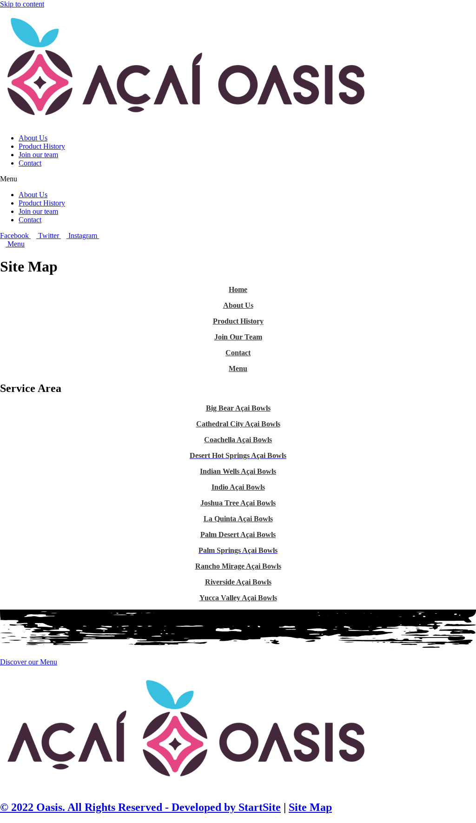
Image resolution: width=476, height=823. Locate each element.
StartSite (258, 807)
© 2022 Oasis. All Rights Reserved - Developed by (118, 807)
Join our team (38, 155)
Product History (42, 146)
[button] (238, 179)
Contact (30, 163)
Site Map (310, 807)
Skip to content (22, 4)
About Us (33, 138)
